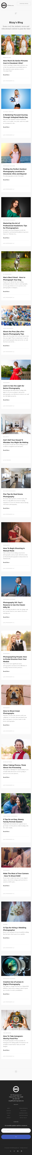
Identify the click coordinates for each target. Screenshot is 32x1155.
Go (16, 1136)
